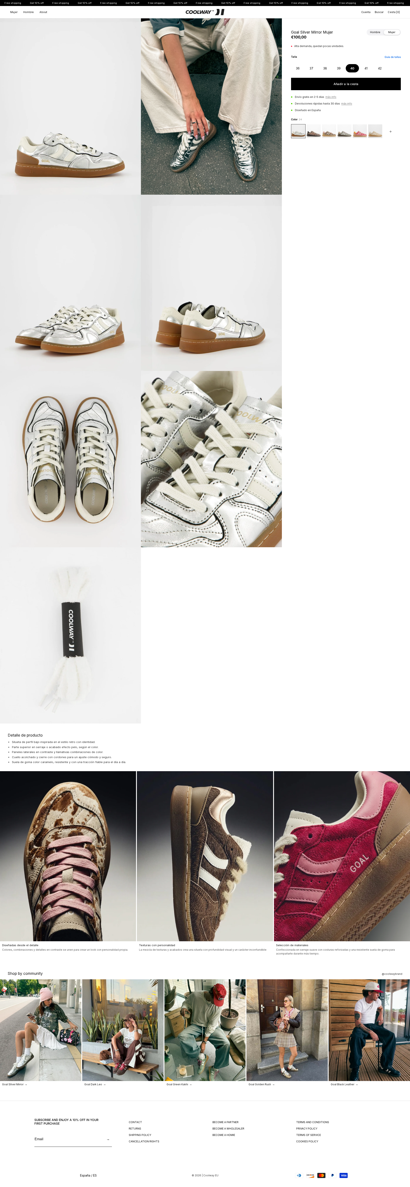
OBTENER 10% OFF (362, 1158)
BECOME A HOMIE (223, 1135)
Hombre (28, 12)
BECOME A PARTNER (225, 1122)
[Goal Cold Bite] (313, 131)
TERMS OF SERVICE (308, 1135)
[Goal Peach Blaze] (360, 131)
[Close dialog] (405, 1064)
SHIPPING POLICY (140, 1135)
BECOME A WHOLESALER (228, 1128)
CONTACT (135, 1122)
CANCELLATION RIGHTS (144, 1141)
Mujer (14, 12)
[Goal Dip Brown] (329, 131)
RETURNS (135, 1128)
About (43, 12)
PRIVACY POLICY (306, 1128)
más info (330, 97)
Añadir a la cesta (346, 84)
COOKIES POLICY (307, 1141)
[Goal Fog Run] (344, 131)
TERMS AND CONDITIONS (312, 1122)
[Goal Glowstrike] (375, 131)
